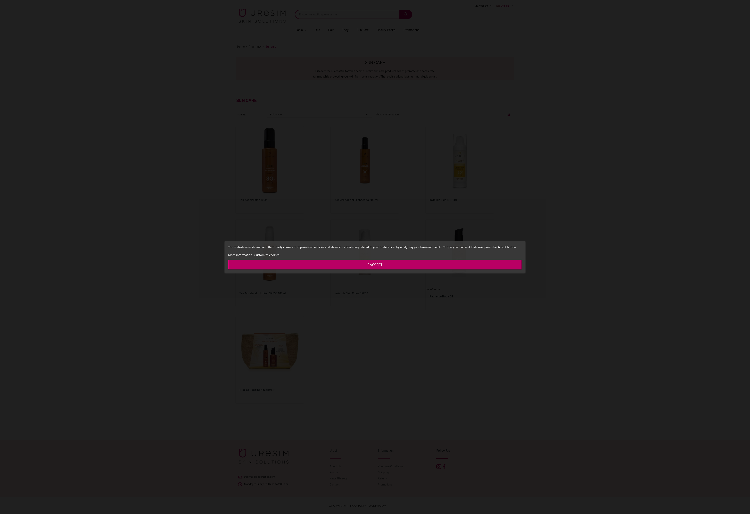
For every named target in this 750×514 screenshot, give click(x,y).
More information (240, 255)
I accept (375, 264)
